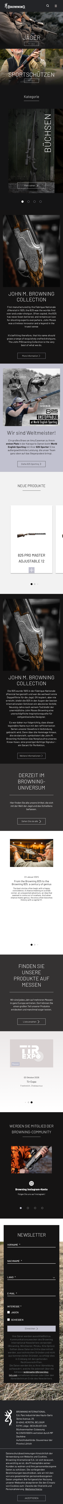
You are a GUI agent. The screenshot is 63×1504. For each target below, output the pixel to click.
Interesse (13, 1306)
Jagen (15, 1312)
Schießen (17, 1319)
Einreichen (30, 1328)
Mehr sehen (29, 185)
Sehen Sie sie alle (30, 821)
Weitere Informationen (30, 755)
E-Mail (11, 1293)
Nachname (13, 1260)
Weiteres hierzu (33, 1489)
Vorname (12, 1244)
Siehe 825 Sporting (30, 464)
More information (30, 355)
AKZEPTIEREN (31, 1498)
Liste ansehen (29, 1021)
